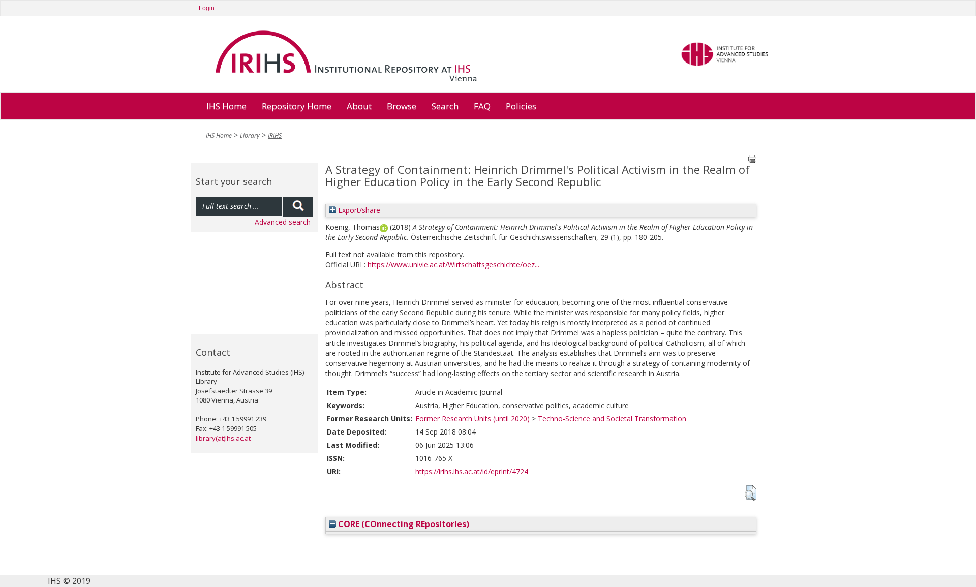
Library (250, 135)
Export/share (358, 210)
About (359, 106)
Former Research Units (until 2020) (472, 418)
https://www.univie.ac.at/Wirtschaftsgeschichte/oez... (453, 264)
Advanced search (283, 222)
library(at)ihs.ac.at (223, 438)
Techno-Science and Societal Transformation (612, 418)
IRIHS (275, 135)
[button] (750, 493)
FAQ (482, 106)
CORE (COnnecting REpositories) (402, 524)
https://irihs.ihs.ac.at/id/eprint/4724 (471, 471)
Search (445, 106)
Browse (401, 106)
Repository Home (296, 106)
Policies (521, 106)
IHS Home (226, 106)
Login (207, 8)
